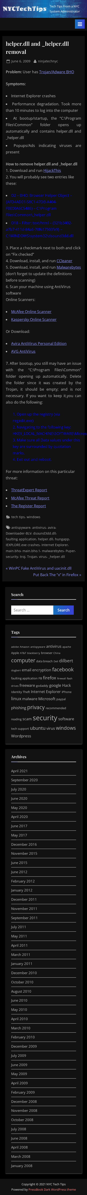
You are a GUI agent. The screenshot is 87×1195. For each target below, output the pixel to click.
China (56, 653)
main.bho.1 (31, 551)
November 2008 (24, 1110)
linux (16, 699)
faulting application (21, 539)
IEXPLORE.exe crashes (23, 545)
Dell (56, 661)
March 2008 (20, 1156)
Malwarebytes (69, 267)
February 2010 (23, 1037)
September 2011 (24, 917)
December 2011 (24, 899)
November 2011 (24, 908)
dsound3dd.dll (44, 533)
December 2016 (24, 844)
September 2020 (24, 780)
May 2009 (19, 1073)
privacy (36, 707)
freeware (27, 685)
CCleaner (64, 260)
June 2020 (19, 798)
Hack (66, 685)
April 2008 (19, 1147)
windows (33, 517)
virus (43, 556)
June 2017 (19, 826)
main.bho (13, 551)
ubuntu (37, 728)
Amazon (24, 646)
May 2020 (19, 807)
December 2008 (24, 1101)
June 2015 (19, 862)
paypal (61, 699)
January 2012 (21, 890)
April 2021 (19, 771)
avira (51, 527)
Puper (70, 551)
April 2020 (19, 816)
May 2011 (19, 936)
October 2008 (22, 1119)
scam (27, 718)
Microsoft (46, 698)
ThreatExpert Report (29, 490)
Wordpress (21, 736)
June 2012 (19, 872)
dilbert (66, 661)
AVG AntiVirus (23, 351)
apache (66, 646)
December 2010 (24, 972)
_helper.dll (56, 556)
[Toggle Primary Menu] (80, 24)
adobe (15, 646)
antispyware (20, 527)
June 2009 (19, 1064)
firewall (61, 678)
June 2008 (19, 1138)
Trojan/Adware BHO (56, 71)
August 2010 (21, 991)
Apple (15, 653)
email (26, 669)
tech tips (18, 517)
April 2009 (19, 1083)
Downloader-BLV (18, 533)
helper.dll (45, 539)
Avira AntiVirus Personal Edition (39, 343)
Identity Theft (20, 692)
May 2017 (19, 835)
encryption (41, 669)
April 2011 (19, 945)
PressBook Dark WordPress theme (52, 1189)
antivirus (39, 527)
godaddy (42, 686)
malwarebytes (53, 551)
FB (40, 678)
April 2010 (19, 1018)
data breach (44, 661)
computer (23, 660)
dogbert (16, 670)
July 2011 (18, 926)
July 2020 (18, 789)
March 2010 (20, 1028)
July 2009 (18, 1055)
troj (22, 556)
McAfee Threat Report (30, 498)
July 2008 (18, 1129)
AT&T (23, 653)
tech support (20, 729)
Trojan (32, 556)
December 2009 (24, 1046)
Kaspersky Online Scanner (34, 319)
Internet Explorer (55, 545)
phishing (18, 707)
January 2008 (21, 1165)
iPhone (66, 692)
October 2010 (22, 982)
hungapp (62, 539)
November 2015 (24, 853)
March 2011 (20, 954)
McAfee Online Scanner (31, 311)
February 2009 (23, 1092)
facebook (63, 669)
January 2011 (21, 963)
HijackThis (52, 170)
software (66, 718)
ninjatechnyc (48, 61)
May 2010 (19, 1009)
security (12, 556)
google (55, 685)
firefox (49, 678)
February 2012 (23, 881)
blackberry (33, 653)
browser (46, 653)
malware (29, 698)
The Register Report (28, 505)
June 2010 (19, 1000)
